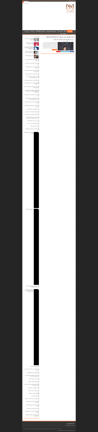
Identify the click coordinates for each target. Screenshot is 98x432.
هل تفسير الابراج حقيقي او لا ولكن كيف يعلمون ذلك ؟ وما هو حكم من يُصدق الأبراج (29, 290)
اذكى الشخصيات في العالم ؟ (29, 209)
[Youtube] (25, 3)
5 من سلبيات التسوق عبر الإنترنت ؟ (33, 390)
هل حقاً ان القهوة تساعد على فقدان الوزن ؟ (31, 111)
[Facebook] (27, 3)
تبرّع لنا (41, 2)
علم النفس (65, 41)
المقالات (69, 2)
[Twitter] (26, 3)
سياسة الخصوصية (55, 2)
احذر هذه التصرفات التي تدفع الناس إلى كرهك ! (63, 39)
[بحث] (23, 2)
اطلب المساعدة (63, 2)
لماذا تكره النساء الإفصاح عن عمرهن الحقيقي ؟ (31, 114)
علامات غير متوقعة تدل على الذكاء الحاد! (32, 408)
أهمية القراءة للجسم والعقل (29, 55)
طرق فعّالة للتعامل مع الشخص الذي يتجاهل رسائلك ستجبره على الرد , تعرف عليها (28, 47)
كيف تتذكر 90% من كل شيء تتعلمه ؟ (32, 123)
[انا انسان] (70, 8)
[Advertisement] (49, 21)
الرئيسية (73, 2)
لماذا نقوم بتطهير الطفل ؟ (34, 366)
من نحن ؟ (37, 2)
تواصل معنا (32, 2)
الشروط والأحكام (47, 2)
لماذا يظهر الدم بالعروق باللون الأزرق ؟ (32, 372)
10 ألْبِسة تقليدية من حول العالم (33, 393)
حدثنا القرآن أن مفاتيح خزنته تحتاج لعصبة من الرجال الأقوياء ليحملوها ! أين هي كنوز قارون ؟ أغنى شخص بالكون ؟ (32, 91)
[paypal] (22, 3)
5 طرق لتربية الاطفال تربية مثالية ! (33, 381)
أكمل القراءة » (54, 49)
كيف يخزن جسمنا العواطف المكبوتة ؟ (32, 120)
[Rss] (28, 3)
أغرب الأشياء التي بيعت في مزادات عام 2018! (31, 398)
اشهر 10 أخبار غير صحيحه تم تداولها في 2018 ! (31, 80)
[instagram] (23, 3)
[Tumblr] (24, 3)
